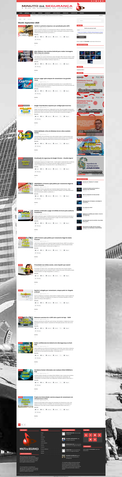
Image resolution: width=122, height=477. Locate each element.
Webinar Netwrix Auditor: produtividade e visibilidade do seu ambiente (89, 151)
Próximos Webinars (44, 449)
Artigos (33, 13)
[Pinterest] (100, 1)
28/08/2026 (85, 183)
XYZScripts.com (65, 476)
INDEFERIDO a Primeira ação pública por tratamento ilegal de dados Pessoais (53, 184)
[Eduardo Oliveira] (63, 457)
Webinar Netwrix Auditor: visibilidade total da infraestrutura (90, 111)
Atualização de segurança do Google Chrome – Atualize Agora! (53, 158)
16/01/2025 (81, 174)
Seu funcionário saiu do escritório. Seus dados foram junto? (93, 221)
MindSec (82, 13)
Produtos (42, 447)
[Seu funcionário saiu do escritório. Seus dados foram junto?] (79, 222)
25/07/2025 (81, 154)
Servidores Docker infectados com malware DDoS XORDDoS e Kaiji (53, 370)
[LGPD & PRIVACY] (25, 30)
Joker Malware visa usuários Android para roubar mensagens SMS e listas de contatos (53, 52)
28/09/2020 (37, 107)
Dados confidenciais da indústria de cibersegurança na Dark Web (53, 343)
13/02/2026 (81, 113)
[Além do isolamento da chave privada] (92, 53)
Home (20, 13)
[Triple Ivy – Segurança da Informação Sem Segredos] (90, 126)
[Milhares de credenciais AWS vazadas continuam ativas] (98, 57)
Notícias (27, 13)
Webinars (80, 73)
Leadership (47, 13)
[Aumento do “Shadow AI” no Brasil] (82, 53)
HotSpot (42, 439)
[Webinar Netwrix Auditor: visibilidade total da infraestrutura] (90, 105)
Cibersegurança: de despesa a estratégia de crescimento (92, 201)
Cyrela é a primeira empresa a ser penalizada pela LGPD (52, 26)
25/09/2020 (37, 134)
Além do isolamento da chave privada (91, 194)
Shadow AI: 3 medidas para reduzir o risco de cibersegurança (93, 214)
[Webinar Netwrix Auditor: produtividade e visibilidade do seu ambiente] (90, 146)
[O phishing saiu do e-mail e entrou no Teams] (90, 61)
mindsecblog (43, 27)
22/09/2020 (37, 241)
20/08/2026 (85, 229)
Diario (42, 435)
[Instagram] (103, 1)
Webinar (40, 13)
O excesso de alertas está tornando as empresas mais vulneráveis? (91, 189)
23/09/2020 (37, 187)
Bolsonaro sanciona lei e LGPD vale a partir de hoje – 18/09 (52, 317)
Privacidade (86, 41)
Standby (42, 451)
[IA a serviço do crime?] (82, 57)
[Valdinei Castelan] (63, 440)
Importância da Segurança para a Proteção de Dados (90, 172)
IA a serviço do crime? (87, 207)
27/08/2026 (85, 203)
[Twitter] (98, 1)
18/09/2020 (37, 319)
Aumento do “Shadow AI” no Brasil (90, 181)
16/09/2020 (37, 400)
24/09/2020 (37, 159)
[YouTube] (96, 1)
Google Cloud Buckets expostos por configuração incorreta (52, 105)
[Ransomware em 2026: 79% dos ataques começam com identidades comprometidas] (79, 228)
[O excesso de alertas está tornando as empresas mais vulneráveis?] (87, 53)
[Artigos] (25, 269)
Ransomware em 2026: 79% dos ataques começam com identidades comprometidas (92, 227)
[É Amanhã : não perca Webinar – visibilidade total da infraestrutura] (90, 85)
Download (65, 13)
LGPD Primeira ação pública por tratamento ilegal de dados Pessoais (53, 238)
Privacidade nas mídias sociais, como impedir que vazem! (52, 265)
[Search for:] (90, 21)
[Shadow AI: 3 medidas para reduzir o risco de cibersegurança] (87, 57)
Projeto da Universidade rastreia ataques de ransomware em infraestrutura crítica (53, 398)
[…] (54, 32)
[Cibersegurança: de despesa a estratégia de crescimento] (98, 53)
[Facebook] (94, 1)
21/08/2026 (85, 222)
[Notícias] (25, 56)
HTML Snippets (56, 476)
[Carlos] (63, 451)
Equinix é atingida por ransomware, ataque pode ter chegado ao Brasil (53, 291)
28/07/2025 (81, 133)
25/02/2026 (81, 93)
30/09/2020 (37, 27)
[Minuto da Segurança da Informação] (52, 11)
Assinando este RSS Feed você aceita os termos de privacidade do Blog (90, 34)
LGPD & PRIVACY (56, 13)
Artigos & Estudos (82, 179)
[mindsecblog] (63, 434)
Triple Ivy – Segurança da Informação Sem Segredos (89, 131)
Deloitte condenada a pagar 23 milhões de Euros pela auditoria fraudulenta (54, 211)
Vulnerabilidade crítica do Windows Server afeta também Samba (52, 132)
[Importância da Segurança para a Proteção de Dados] (90, 166)
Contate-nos (74, 13)
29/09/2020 (37, 81)
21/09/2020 (37, 293)
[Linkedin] (92, 1)
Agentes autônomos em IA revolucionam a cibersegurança (73, 457)
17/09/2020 (37, 373)
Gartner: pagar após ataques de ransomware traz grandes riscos (52, 79)
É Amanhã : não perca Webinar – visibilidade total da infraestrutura (90, 90)
